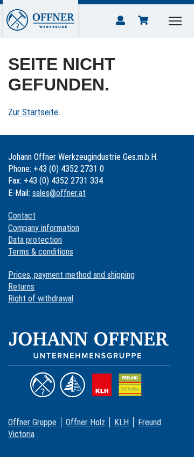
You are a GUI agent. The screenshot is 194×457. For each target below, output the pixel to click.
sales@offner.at (59, 193)
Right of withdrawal (40, 298)
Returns (21, 287)
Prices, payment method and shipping (71, 275)
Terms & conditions (40, 252)
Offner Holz (85, 422)
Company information (43, 228)
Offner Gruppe (32, 422)
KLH (121, 422)
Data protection (35, 240)
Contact (22, 215)
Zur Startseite (33, 112)
